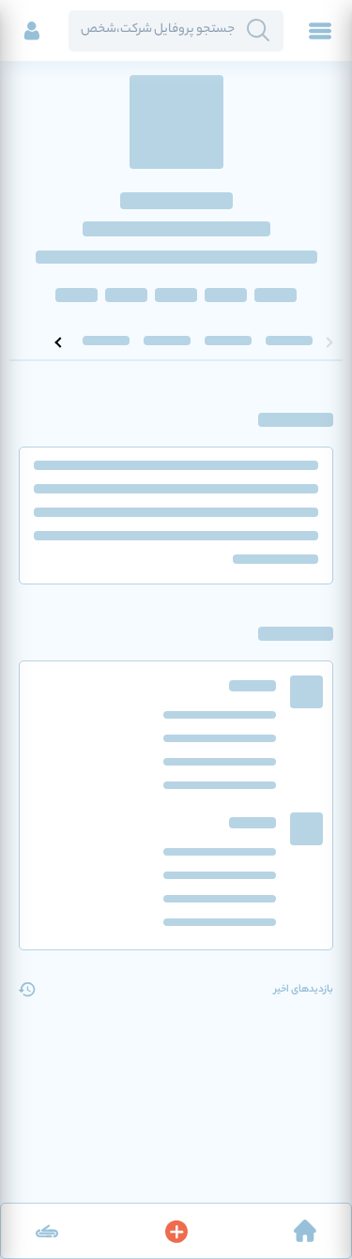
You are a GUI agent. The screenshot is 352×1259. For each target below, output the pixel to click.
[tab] (289, 342)
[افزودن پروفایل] (176, 1230)
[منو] (320, 30)
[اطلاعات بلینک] (46, 1230)
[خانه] (305, 1230)
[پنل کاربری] (31, 30)
